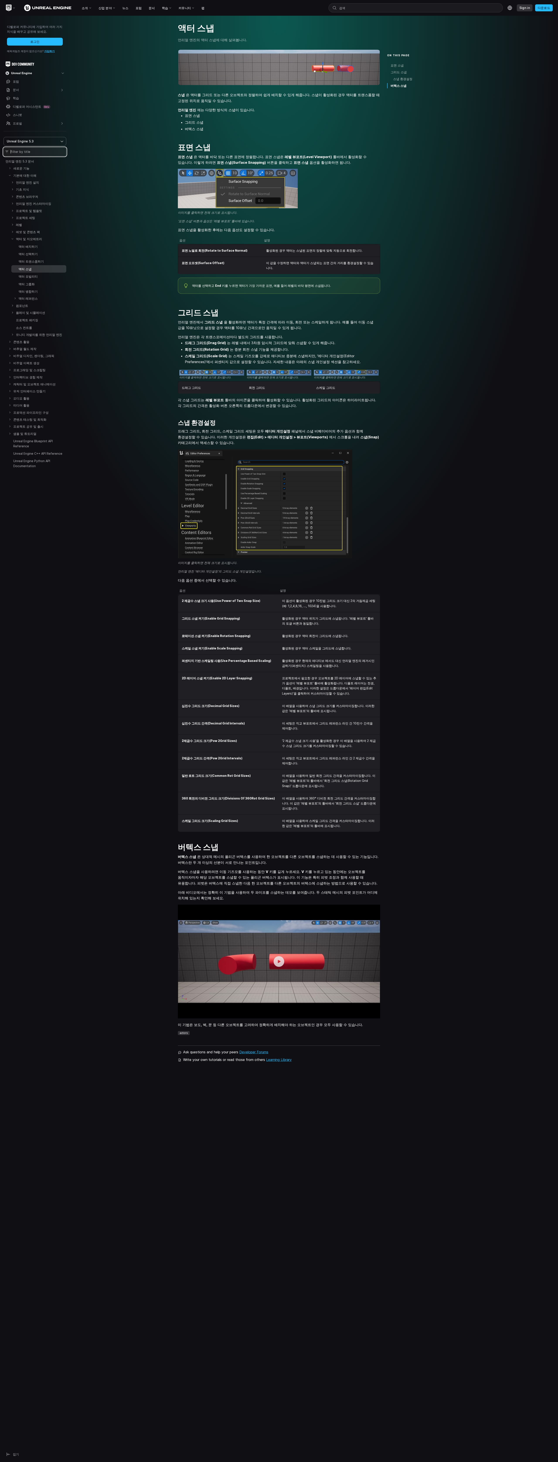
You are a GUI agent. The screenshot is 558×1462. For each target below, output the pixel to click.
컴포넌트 (22, 305)
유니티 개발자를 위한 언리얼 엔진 (39, 334)
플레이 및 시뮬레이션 (30, 312)
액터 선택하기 (28, 254)
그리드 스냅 (399, 72)
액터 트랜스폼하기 (31, 261)
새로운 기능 (21, 168)
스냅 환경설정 (402, 79)
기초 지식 (22, 189)
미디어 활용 (21, 405)
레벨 (19, 225)
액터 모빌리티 (28, 276)
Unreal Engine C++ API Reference (37, 453)
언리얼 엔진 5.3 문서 (19, 161)
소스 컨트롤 (24, 328)
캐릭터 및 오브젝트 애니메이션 (34, 384)
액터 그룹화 (27, 284)
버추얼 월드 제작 (24, 349)
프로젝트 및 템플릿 (29, 211)
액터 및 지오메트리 (29, 239)
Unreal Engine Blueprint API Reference (33, 443)
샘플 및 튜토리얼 (24, 434)
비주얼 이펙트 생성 (26, 363)
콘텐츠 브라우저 (27, 196)
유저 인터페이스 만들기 (29, 391)
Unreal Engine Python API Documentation (31, 463)
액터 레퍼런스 (28, 298)
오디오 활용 (21, 398)
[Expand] (10, 168)
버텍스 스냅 (399, 85)
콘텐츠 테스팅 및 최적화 (29, 419)
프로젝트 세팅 (25, 218)
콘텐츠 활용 (21, 342)
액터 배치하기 (28, 246)
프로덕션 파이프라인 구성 (31, 412)
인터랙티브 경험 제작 (28, 377)
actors (184, 1033)
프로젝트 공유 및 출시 (28, 426)
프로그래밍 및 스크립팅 (29, 370)
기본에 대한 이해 (24, 175)
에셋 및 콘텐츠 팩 (28, 232)
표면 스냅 (397, 65)
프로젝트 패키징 (27, 320)
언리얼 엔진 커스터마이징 (33, 203)
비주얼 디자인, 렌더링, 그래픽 (33, 356)
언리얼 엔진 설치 (27, 182)
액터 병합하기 (28, 291)
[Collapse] (10, 175)
